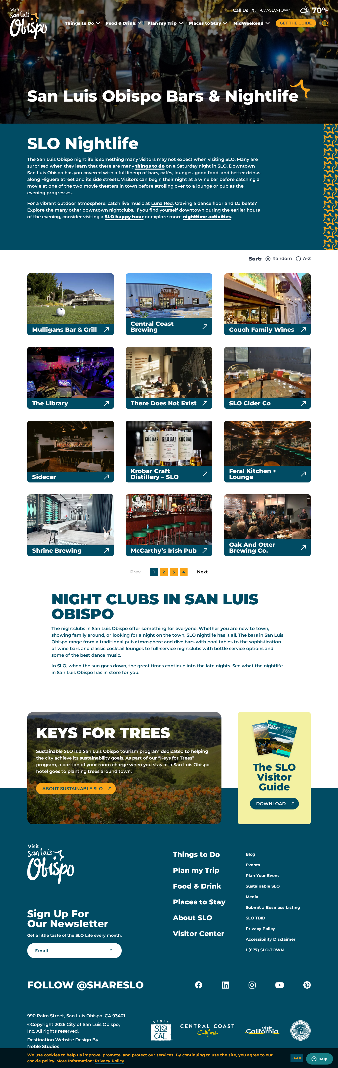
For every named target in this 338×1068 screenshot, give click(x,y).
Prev (135, 572)
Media (252, 896)
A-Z (307, 258)
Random (282, 258)
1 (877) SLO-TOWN (265, 950)
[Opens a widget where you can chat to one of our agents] (319, 1059)
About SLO (192, 917)
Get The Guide (296, 23)
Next (202, 572)
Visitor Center (198, 933)
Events (253, 865)
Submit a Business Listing (273, 907)
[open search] (325, 23)
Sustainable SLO (263, 886)
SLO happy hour (124, 216)
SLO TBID (255, 918)
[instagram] (252, 985)
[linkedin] (225, 985)
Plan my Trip (162, 23)
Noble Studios (43, 1046)
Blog (250, 854)
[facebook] (198, 985)
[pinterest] (307, 985)
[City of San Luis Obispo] (300, 1031)
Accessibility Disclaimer (270, 939)
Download (271, 803)
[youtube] (279, 985)
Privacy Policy (260, 928)
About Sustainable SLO (72, 788)
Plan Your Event (262, 875)
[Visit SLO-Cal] (161, 1031)
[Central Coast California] (207, 1031)
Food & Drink (121, 23)
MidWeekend (248, 23)
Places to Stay (205, 23)
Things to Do (79, 23)
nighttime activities (207, 216)
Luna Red (162, 203)
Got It (296, 1058)
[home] (31, 21)
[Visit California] (262, 1031)
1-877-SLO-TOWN (274, 10)
